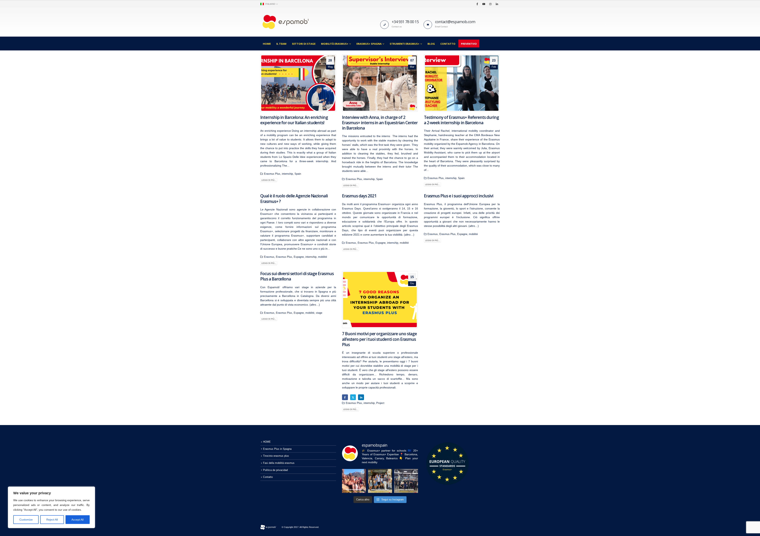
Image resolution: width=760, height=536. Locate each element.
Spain (297, 173)
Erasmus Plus (272, 173)
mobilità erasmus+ (334, 43)
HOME (267, 43)
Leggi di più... (268, 180)
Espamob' (274, 287)
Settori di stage (303, 43)
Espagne (299, 257)
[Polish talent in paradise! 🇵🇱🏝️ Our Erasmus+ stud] (354, 481)
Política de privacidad (275, 470)
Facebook (345, 397)
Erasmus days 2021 (359, 196)
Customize (26, 519)
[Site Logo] (285, 22)
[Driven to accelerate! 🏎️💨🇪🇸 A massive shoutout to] (406, 481)
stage (319, 313)
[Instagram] (490, 4)
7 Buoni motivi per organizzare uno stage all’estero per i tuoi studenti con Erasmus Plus (379, 339)
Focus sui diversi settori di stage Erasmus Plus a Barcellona (297, 276)
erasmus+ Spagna (369, 43)
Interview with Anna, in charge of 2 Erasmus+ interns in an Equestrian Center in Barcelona (380, 123)
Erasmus (269, 257)
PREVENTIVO (469, 43)
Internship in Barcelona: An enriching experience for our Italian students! (294, 120)
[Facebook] (477, 4)
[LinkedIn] (497, 4)
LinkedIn (361, 397)
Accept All (77, 519)
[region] (51, 507)
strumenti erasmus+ (404, 43)
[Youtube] (483, 4)
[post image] (298, 83)
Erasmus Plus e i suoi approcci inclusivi (458, 196)
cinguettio (353, 397)
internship (287, 173)
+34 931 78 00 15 (405, 21)
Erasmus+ (384, 204)
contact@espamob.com (455, 21)
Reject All (52, 519)
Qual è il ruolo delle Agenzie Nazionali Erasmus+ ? (294, 198)
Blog (431, 43)
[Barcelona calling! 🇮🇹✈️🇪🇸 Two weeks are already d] (380, 481)
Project (380, 403)
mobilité (322, 257)
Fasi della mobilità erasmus (278, 463)
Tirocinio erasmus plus (276, 456)
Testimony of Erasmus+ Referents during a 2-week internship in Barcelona (461, 120)
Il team (281, 43)
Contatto (447, 43)
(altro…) (409, 234)
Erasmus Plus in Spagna (277, 449)
